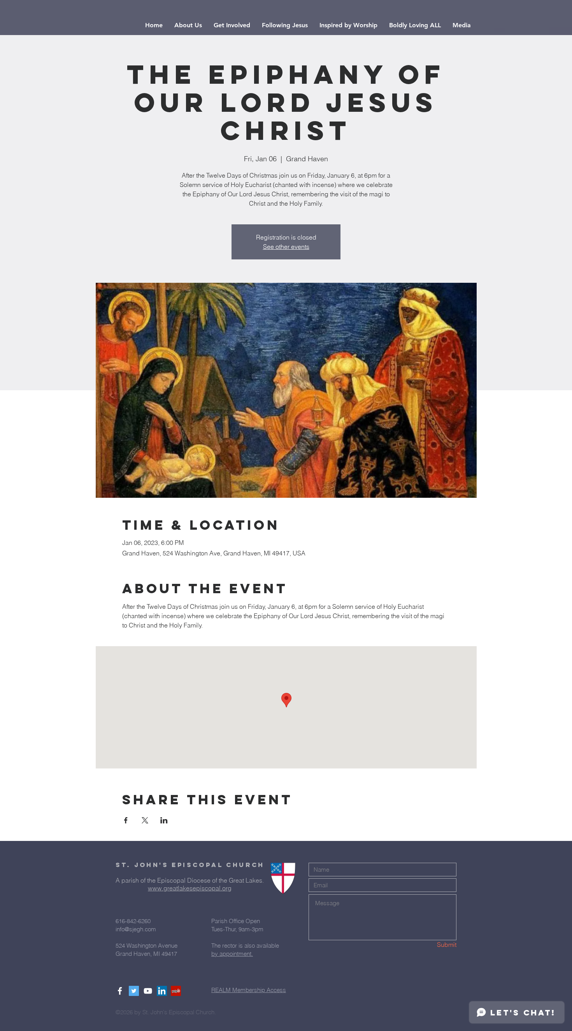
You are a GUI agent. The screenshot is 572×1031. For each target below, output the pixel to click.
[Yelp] (176, 991)
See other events (286, 246)
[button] (188, 25)
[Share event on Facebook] (126, 820)
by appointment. (232, 953)
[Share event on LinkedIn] (164, 820)
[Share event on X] (145, 820)
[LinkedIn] (162, 991)
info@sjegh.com (136, 929)
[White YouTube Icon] (148, 991)
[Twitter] (134, 991)
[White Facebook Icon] (120, 991)
